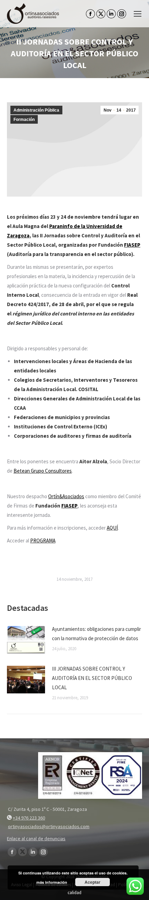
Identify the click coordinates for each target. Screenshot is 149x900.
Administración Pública (36, 110)
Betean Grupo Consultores (43, 470)
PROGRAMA (42, 540)
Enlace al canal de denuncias (36, 838)
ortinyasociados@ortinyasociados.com (48, 826)
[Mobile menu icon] (137, 13)
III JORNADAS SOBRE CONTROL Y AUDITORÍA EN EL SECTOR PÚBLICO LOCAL (92, 678)
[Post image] (26, 640)
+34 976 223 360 (29, 818)
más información (51, 882)
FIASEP (132, 244)
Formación (24, 119)
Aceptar (92, 882)
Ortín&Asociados (66, 496)
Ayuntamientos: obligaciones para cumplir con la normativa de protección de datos (96, 634)
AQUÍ (112, 527)
